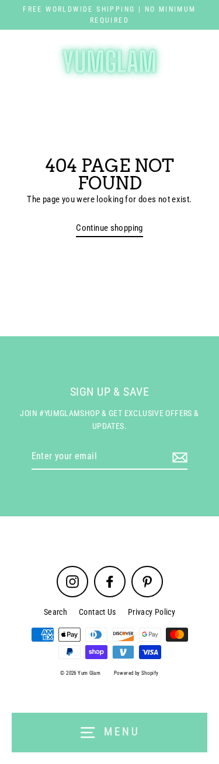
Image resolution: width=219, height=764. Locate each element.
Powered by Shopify (136, 673)
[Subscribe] (178, 457)
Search (55, 612)
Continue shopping (109, 228)
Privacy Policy (151, 612)
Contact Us (97, 612)
